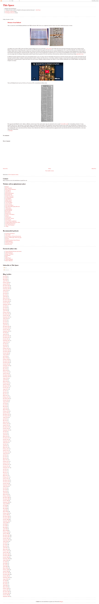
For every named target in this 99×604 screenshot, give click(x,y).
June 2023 (5, 321)
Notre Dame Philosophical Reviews (12, 206)
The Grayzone (8, 219)
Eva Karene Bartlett (9, 197)
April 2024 (5, 310)
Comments (6, 270)
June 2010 (5, 489)
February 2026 (6, 282)
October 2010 (6, 483)
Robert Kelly (8, 211)
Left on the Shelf (8, 202)
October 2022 (6, 329)
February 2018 (6, 383)
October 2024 (6, 302)
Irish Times (38, 10)
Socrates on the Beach (9, 214)
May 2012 (5, 458)
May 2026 (5, 279)
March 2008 (5, 530)
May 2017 (5, 394)
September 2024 (6, 304)
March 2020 (5, 357)
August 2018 (5, 378)
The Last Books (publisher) (10, 221)
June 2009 (5, 507)
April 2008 (5, 528)
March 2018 (5, 381)
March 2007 (5, 549)
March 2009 (5, 511)
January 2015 (5, 425)
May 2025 (5, 295)
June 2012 (5, 456)
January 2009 (5, 514)
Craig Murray (8, 190)
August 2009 (5, 503)
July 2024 (5, 306)
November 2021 (6, 337)
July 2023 (5, 320)
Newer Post (5, 168)
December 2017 (6, 386)
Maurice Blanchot (9, 260)
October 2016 (6, 400)
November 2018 (6, 375)
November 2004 (6, 593)
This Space (8, 5)
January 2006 (5, 571)
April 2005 (5, 585)
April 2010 (5, 492)
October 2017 (6, 387)
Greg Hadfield (8, 198)
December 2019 (6, 361)
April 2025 (5, 296)
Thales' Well (7, 234)
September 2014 (6, 430)
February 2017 (6, 397)
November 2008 (6, 518)
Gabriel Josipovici (9, 252)
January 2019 (5, 373)
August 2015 (5, 417)
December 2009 (6, 497)
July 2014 (5, 431)
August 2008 (5, 522)
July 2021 (5, 343)
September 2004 (6, 596)
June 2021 (5, 345)
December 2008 (6, 516)
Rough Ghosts (8, 213)
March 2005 (5, 587)
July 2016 (5, 403)
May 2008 (5, 527)
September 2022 (6, 331)
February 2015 (6, 423)
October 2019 (6, 364)
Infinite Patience (8, 200)
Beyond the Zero (8, 244)
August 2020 (5, 354)
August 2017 (5, 389)
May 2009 (5, 508)
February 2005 (6, 588)
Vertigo (6, 226)
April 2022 (5, 334)
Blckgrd (7, 186)
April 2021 (5, 346)
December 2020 (6, 350)
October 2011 (6, 466)
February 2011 (6, 477)
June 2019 (5, 367)
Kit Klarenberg (8, 201)
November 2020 (6, 351)
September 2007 (6, 539)
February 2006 (6, 569)
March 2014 (5, 436)
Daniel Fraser (8, 192)
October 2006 (6, 557)
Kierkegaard (7, 255)
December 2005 (6, 572)
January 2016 (5, 412)
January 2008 (5, 533)
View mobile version (49, 170)
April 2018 (5, 379)
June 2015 (5, 419)
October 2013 (6, 439)
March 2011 (5, 475)
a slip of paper (49, 48)
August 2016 (5, 401)
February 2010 (6, 496)
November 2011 (6, 464)
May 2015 (5, 420)
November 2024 (6, 301)
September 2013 (6, 441)
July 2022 (5, 332)
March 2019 (5, 370)
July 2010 (5, 488)
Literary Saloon (8, 204)
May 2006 (5, 565)
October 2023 (6, 315)
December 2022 (6, 326)
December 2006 (6, 554)
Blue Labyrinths (8, 188)
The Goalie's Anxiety (9, 218)
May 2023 (5, 323)
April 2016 (5, 408)
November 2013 (6, 437)
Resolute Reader (8, 210)
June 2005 (5, 582)
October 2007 (6, 538)
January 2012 (5, 463)
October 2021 (6, 339)
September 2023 (6, 317)
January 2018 (5, 384)
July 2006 (5, 561)
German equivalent (17, 251)
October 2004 (6, 594)
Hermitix (7, 238)
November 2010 (6, 481)
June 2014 (5, 433)
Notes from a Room (9, 205)
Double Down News (9, 196)
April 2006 (5, 566)
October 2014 (6, 428)
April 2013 (5, 445)
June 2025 (5, 293)
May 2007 (5, 546)
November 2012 (6, 452)
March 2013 (5, 447)
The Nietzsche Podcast (10, 233)
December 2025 (6, 285)
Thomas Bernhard (9, 251)
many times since (79, 54)
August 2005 (5, 579)
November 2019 (6, 362)
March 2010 (5, 494)
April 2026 (5, 280)
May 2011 (5, 472)
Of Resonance (8, 207)
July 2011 (5, 469)
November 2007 (6, 536)
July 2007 (5, 543)
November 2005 (6, 574)
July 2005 (5, 580)
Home (49, 168)
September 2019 (6, 365)
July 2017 (5, 390)
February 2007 (6, 550)
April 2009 (5, 510)
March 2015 (5, 422)
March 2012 (5, 459)
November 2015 (6, 415)
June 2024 (5, 307)
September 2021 (6, 340)
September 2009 (6, 502)
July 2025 (5, 292)
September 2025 (6, 288)
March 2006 (5, 568)
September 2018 (6, 376)
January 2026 (5, 284)
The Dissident (8, 217)
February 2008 (6, 532)
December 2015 (6, 414)
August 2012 (5, 453)
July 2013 (5, 444)
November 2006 (6, 555)
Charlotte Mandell (9, 259)
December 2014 (6, 426)
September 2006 (6, 558)
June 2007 (5, 544)
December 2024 (6, 299)
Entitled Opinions (9, 241)
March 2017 (5, 395)
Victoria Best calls (64, 124)
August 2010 (5, 486)
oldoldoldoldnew (8, 209)
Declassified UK (8, 194)
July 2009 (5, 505)
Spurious (7, 215)
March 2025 (5, 298)
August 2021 (5, 342)
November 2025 (6, 287)
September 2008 (6, 521)
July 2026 (5, 276)
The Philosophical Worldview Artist (12, 222)
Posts (5, 267)
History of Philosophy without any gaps (13, 237)
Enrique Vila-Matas (9, 254)
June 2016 (5, 405)
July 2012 (5, 455)
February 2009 (6, 513)
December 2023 (6, 313)
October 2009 (6, 500)
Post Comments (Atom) (13, 174)
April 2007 (5, 547)
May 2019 (5, 368)
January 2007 (5, 552)
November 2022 (6, 328)
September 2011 (6, 467)
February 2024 (6, 312)
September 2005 (6, 577)
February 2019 (6, 372)
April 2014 (5, 434)
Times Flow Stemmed (9, 225)
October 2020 (6, 353)
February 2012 (6, 461)
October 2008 (6, 519)
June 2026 (5, 277)
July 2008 (5, 524)
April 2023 (5, 324)
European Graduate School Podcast (12, 240)
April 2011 (5, 474)
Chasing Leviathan (9, 242)
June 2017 (5, 392)
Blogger (61, 601)
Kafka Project (8, 258)
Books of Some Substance (10, 189)
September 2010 (6, 485)
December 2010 (6, 480)
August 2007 (5, 541)
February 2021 (6, 348)
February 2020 (6, 359)
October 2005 (6, 576)
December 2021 (6, 335)
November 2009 (6, 499)
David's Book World (9, 193)
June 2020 (5, 356)
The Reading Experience (10, 223)
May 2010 (5, 491)
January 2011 (5, 478)
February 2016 (6, 411)
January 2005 (5, 590)
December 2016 (6, 398)
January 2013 (5, 450)
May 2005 (5, 583)
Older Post (94, 168)
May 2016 (5, 406)
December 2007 (6, 535)
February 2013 (6, 448)
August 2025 (5, 290)
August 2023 (5, 318)
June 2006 (5, 563)
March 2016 (5, 409)
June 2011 (5, 470)
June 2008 (5, 525)
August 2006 (5, 560)
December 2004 (6, 591)
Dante (6, 256)
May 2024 (5, 309)
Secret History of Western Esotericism (13, 236)
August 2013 (5, 442)
